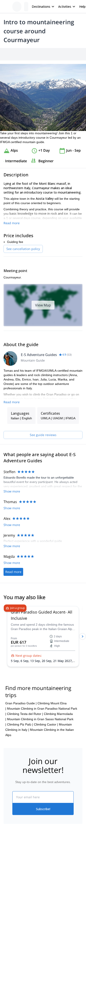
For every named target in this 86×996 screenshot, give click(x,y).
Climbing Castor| (46, 724)
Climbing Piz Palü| (20, 724)
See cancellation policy (23, 249)
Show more (12, 491)
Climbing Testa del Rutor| (25, 714)
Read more (12, 223)
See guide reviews (43, 435)
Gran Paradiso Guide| (21, 703)
